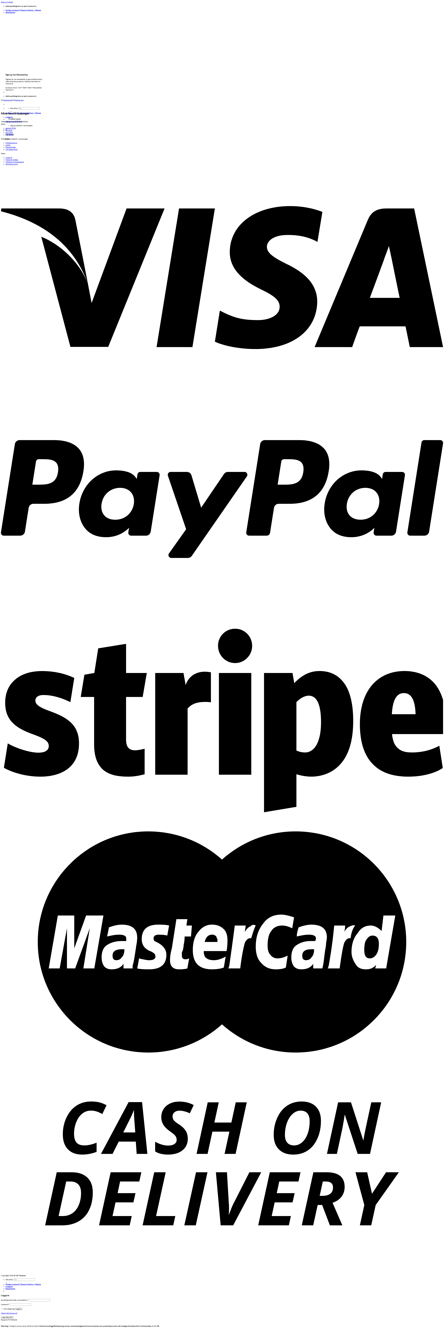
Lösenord (5, 1304)
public (8, 145)
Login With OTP (7, 1317)
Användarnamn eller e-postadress (15, 1300)
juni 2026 (9, 132)
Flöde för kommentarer (15, 162)
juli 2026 (9, 130)
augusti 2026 (11, 128)
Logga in (9, 157)
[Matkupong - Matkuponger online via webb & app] (12, 100)
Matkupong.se (11, 143)
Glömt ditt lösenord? (9, 1313)
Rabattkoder (11, 147)
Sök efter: (14, 108)
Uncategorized (11, 149)
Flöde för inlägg (12, 160)
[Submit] (11, 111)
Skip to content (7, 2)
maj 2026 (9, 135)
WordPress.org (12, 164)
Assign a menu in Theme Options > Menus (23, 10)
